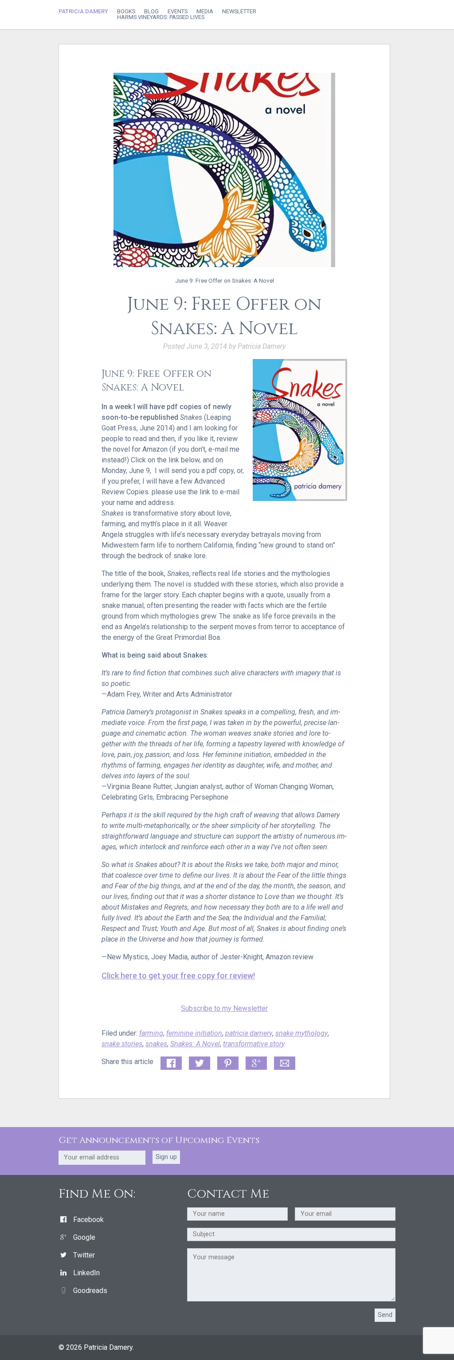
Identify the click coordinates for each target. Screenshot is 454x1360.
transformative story (254, 1044)
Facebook (88, 1219)
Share (169, 1061)
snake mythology (301, 1033)
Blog (151, 12)
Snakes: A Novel (195, 1044)
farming (151, 1033)
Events (178, 12)
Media (204, 12)
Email (282, 1061)
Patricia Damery (83, 11)
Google (84, 1237)
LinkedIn (86, 1273)
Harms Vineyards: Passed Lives (160, 17)
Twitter (84, 1255)
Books (126, 12)
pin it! (226, 1061)
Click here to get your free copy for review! (178, 975)
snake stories (122, 1044)
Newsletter (239, 12)
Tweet (198, 1061)
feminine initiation (194, 1033)
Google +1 (256, 1063)
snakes (156, 1044)
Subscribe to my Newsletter (224, 1008)
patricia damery (248, 1033)
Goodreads (90, 1290)
